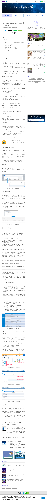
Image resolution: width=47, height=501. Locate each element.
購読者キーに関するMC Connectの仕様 (10, 47)
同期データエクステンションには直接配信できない (12, 48)
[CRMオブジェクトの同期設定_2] (13, 216)
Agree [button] (43, 497)
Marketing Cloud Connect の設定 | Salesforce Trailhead (13, 138)
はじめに (5, 39)
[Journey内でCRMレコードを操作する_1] (13, 359)
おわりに (5, 53)
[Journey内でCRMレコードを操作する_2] (13, 376)
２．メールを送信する (8, 50)
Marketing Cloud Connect (8, 40)
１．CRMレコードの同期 (8, 44)
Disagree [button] (38, 497)
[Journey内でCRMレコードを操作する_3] (13, 393)
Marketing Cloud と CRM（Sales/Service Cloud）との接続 (14, 42)
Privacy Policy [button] (15, 499)
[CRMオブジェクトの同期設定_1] (13, 180)
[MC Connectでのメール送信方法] (13, 320)
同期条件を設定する (8, 45)
